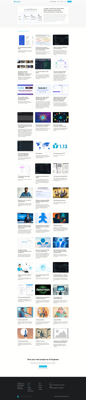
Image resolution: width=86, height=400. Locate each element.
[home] (17, 1)
